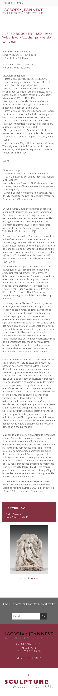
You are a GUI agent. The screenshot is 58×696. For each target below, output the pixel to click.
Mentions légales (29, 658)
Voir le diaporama (29, 578)
